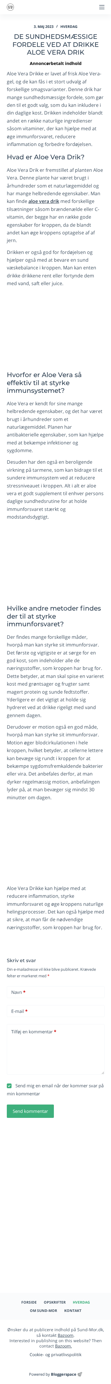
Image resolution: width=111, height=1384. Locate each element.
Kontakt (72, 1310)
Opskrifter (55, 1302)
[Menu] (101, 7)
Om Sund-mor (43, 1310)
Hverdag (69, 26)
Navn (18, 992)
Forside (29, 1302)
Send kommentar (30, 1111)
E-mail (19, 1011)
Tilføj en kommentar (33, 1032)
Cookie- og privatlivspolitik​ (55, 1354)
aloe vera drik (43, 201)
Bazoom (65, 1335)
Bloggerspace (63, 1374)
